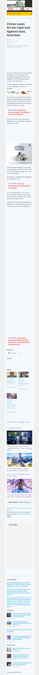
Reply (9, 516)
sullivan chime (18, 47)
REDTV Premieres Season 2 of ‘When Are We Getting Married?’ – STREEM (18, 590)
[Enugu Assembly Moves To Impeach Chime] (24, 374)
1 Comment (11, 43)
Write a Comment (24, 502)
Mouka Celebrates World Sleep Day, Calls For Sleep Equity (19, 585)
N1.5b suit (25, 46)
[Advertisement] (19, 61)
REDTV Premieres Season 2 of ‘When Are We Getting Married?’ (19, 592)
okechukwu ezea (11, 47)
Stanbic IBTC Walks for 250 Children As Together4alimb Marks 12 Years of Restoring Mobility (22, 615)
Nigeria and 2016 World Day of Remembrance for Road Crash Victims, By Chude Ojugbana (21, 656)
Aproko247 (18, 672)
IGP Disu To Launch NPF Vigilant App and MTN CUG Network (19, 630)
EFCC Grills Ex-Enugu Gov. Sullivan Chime (11, 380)
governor (23, 45)
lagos (19, 46)
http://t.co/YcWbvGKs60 (24, 514)
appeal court (11, 45)
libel (22, 46)
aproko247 (10, 508)
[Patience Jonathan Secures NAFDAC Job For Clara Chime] (12, 396)
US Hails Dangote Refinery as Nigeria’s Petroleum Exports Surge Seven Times (22, 623)
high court (15, 46)
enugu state (17, 45)
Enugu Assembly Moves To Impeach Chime (23, 381)
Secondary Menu (14, 14)
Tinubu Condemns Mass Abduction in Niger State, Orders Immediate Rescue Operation (22, 637)
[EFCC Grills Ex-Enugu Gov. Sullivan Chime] (12, 374)
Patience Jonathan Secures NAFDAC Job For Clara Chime (11, 403)
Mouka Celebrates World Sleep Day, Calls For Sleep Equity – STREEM (19, 583)
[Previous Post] (29, 18)
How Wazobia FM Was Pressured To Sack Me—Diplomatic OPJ (22, 663)
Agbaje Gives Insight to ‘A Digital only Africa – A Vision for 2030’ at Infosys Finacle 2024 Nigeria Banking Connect (19, 603)
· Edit (10, 510)
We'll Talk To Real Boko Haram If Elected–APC (21, 649)
